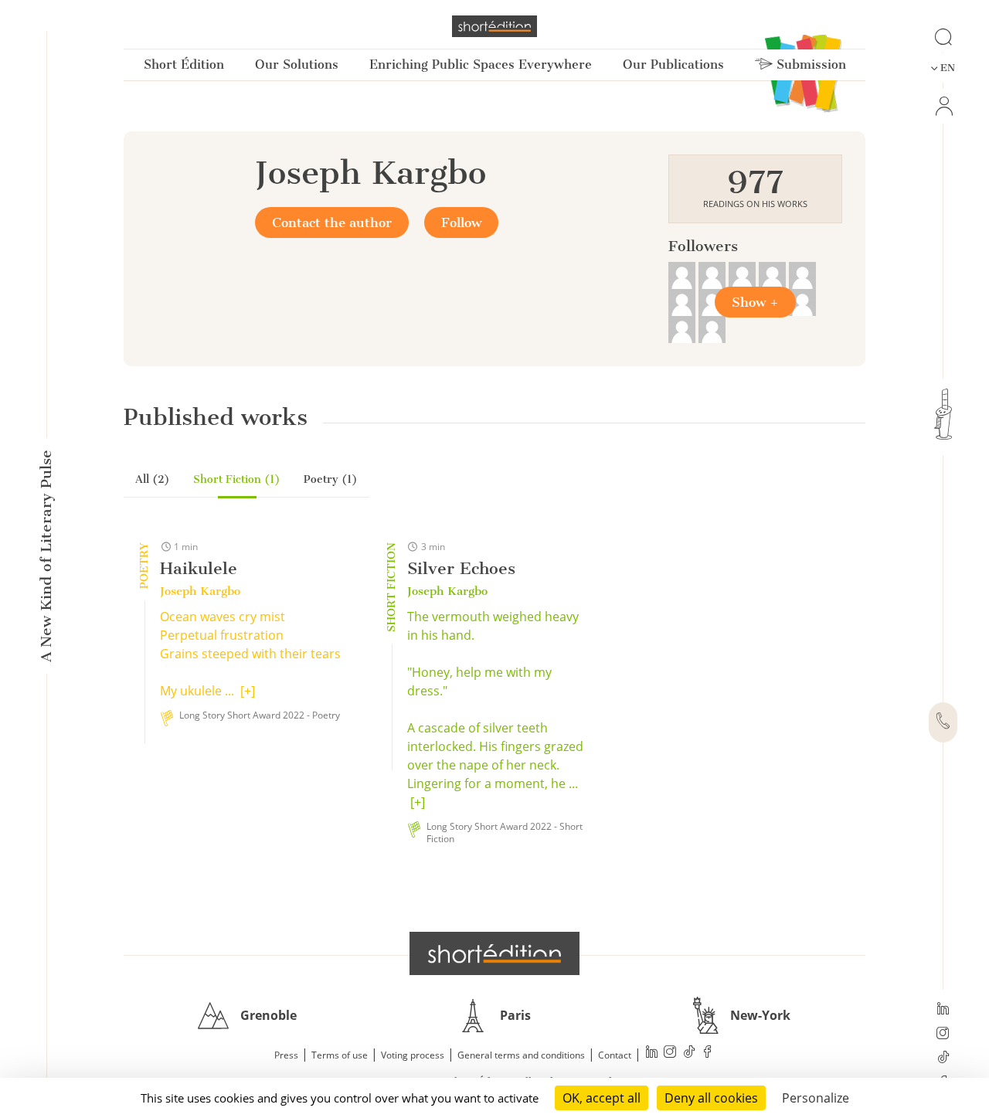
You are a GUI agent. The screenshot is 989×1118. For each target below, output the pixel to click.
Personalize (815, 1097)
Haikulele (198, 568)
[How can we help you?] (943, 722)
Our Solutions (296, 64)
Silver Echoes (461, 568)
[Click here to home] (494, 953)
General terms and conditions (521, 1055)
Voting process (412, 1055)
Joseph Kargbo (200, 591)
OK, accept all (601, 1097)
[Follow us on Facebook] (707, 1053)
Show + (755, 302)
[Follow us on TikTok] (943, 1058)
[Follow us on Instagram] (943, 1034)
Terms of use (339, 1055)
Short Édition (184, 64)
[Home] (494, 26)
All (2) (152, 479)
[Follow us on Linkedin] (943, 1009)
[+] (247, 690)
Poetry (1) (331, 479)
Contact (614, 1055)
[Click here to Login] (943, 106)
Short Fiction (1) (236, 479)
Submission (809, 64)
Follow (461, 222)
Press (286, 1055)
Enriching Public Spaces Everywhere (480, 64)
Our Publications (673, 64)
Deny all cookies (711, 1097)
